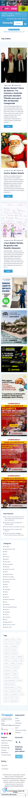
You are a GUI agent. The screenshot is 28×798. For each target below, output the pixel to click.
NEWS (13, 662)
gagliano (20, 655)
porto (19, 686)
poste (6, 689)
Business (6, 557)
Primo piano (7, 560)
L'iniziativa (7, 603)
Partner (3, 15)
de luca (14, 648)
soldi (21, 692)
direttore (7, 651)
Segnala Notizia (10, 15)
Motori (6, 593)
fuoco (13, 655)
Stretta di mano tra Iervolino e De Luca (14, 525)
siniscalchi (14, 692)
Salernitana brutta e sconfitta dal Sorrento (13, 528)
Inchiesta (6, 595)
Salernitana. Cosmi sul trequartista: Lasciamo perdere (13, 521)
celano (6, 644)
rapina (12, 689)
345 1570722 (4, 728)
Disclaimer (11, 13)
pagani (15, 672)
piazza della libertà (10, 679)
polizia (20, 679)
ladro (21, 658)
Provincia (6, 555)
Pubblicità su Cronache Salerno (6, 752)
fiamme (7, 655)
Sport (5, 618)
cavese (18, 641)
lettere (6, 662)
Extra (5, 600)
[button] (25, 24)
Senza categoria (8, 562)
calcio (18, 638)
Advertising (4, 13)
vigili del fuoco (14, 699)
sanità (6, 570)
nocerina (7, 665)
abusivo (7, 638)
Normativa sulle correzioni (5, 747)
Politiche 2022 (8, 625)
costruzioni (14, 644)
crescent (7, 648)
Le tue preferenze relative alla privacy (15, 790)
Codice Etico (4, 741)
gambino (7, 658)
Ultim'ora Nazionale (9, 598)
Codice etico (18, 13)
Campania (7, 610)
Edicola (19, 755)
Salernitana (18, 721)
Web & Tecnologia (9, 575)
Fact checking (5, 743)
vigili (6, 699)
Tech (5, 552)
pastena (15, 675)
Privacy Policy (4, 763)
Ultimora (6, 608)
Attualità (6, 545)
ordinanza (7, 668)
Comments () (17, 83)
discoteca (14, 651)
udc (17, 696)
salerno (7, 692)
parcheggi (7, 675)
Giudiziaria (7, 580)
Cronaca (6, 613)
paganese (7, 672)
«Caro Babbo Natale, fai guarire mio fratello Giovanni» (13, 244)
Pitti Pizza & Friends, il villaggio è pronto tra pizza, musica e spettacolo (14, 532)
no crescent (15, 665)
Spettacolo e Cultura (9, 623)
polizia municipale (9, 682)
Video (5, 550)
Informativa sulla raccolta (9, 793)
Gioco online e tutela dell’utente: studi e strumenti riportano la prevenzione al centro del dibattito (14, 517)
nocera (20, 662)
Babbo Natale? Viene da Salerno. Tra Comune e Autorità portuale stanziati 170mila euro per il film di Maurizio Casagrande (14, 94)
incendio (14, 658)
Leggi (8, 124)
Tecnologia (7, 588)
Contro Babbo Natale (14, 171)
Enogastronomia (8, 572)
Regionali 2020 (8, 620)
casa (6, 641)
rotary (19, 689)
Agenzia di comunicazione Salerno (14, 784)
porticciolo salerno (10, 686)
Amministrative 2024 (9, 577)
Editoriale (6, 565)
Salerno (6, 590)
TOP (11, 696)
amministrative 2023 (9, 547)
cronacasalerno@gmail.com (7, 723)
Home (16, 716)
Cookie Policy (5, 767)
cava (11, 641)
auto (13, 638)
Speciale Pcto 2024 (9, 567)
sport (6, 696)
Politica (6, 585)
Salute (6, 583)
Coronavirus (7, 615)
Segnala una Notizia (6, 739)
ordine (15, 668)
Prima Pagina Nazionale (10, 605)
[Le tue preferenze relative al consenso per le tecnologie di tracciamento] (25, 795)
